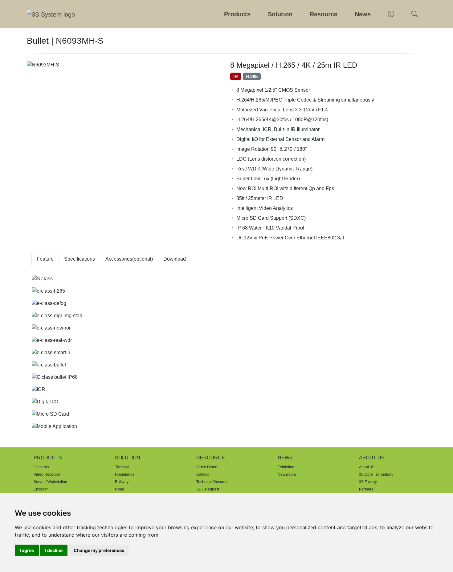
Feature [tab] (45, 259)
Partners (366, 489)
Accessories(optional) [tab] (129, 259)
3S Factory (368, 482)
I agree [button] (27, 550)
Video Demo (206, 467)
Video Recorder (47, 474)
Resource (323, 14)
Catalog (203, 474)
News (363, 14)
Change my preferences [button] (99, 550)
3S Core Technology (376, 474)
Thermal (122, 467)
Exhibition (286, 467)
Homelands (124, 474)
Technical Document (213, 482)
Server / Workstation (50, 482)
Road (119, 489)
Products (237, 14)
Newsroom (287, 474)
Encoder (41, 489)
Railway (122, 482)
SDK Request (207, 489)
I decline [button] (54, 550)
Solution (280, 14)
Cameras (41, 467)
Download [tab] (174, 259)
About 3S (366, 467)
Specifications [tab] (79, 259)
